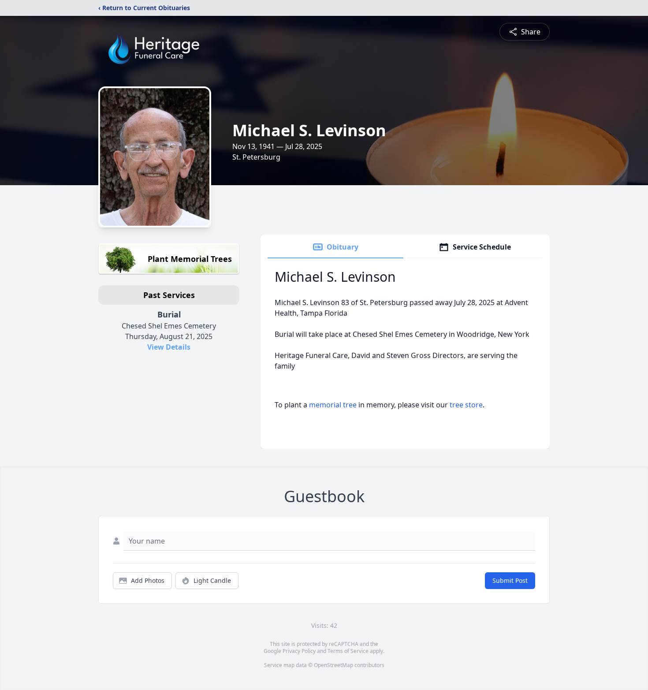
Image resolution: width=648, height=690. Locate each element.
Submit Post (510, 580)
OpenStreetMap (333, 665)
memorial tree (333, 405)
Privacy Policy (299, 651)
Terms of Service (348, 651)
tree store (466, 405)
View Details (168, 347)
